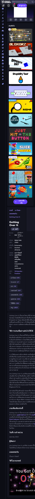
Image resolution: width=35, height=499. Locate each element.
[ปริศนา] (3, 60)
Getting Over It (14, 217)
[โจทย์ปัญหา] (3, 57)
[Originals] (3, 24)
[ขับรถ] (3, 47)
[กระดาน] (3, 38)
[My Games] (8, 5)
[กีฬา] (3, 44)
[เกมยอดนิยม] (3, 18)
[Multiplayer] (3, 27)
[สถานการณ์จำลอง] (3, 72)
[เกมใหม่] (3, 14)
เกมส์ (11, 210)
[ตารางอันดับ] (3, 30)
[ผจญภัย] (3, 63)
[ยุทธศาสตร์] (3, 69)
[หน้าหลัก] (3, 8)
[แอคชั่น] (3, 79)
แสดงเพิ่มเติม (22, 202)
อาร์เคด (17, 210)
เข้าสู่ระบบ (22, 6)
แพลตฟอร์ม (13, 214)
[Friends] (3, 5)
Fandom (17, 273)
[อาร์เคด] (3, 76)
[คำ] (3, 54)
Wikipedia (18, 271)
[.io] (3, 35)
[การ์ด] (3, 41)
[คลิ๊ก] (3, 51)
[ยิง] (3, 66)
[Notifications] (14, 5)
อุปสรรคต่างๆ (21, 415)
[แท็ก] (3, 83)
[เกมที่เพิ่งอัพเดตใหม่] (3, 21)
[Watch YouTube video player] (31, 479)
